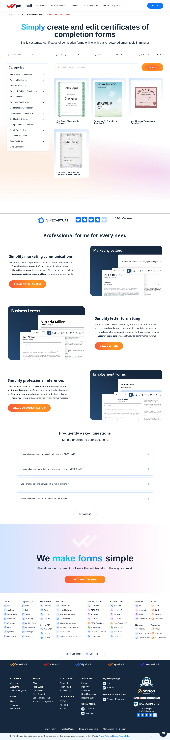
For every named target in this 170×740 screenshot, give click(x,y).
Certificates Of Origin (19, 119)
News (13, 701)
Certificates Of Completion (21, 108)
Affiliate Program (18, 690)
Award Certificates (18, 86)
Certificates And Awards (35, 14)
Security (122, 729)
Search (152, 67)
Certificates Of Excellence (21, 113)
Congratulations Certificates (22, 125)
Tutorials (14, 705)
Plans (84, 683)
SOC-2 (63, 701)
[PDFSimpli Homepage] (19, 5)
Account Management (43, 701)
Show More (85, 514)
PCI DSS (64, 705)
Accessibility (65, 690)
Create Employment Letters (29, 408)
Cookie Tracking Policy (121, 736)
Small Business (88, 694)
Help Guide (38, 687)
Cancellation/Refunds (43, 698)
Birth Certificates (17, 97)
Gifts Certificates (17, 147)
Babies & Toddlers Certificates (23, 91)
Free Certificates (17, 141)
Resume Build (87, 698)
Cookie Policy (67, 729)
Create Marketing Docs (27, 284)
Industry (85, 687)
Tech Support (39, 694)
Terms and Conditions (88, 729)
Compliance (108, 729)
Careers (14, 683)
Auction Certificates (18, 80)
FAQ (35, 683)
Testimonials (65, 687)
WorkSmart (15, 709)
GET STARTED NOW (85, 579)
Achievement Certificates (21, 74)
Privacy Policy (50, 729)
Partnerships (65, 683)
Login (155, 6)
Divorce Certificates (18, 136)
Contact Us (38, 690)
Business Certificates (19, 102)
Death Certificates (18, 130)
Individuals (86, 690)
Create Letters (109, 346)
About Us (14, 687)
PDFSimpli (11, 14)
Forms (20, 14)
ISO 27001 (64, 709)
